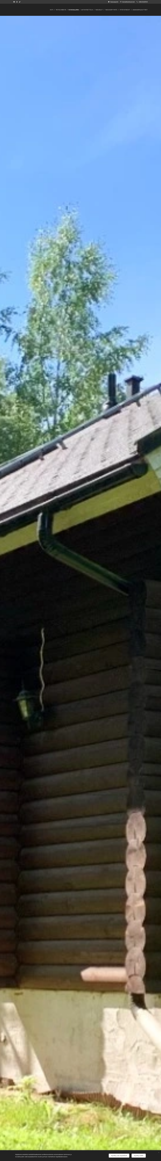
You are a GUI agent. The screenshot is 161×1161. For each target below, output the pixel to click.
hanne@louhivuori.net (128, 2)
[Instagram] (17, 1)
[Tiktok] (20, 1)
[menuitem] (52, 9)
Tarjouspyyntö (114, 2)
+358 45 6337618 (143, 2)
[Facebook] (14, 1)
